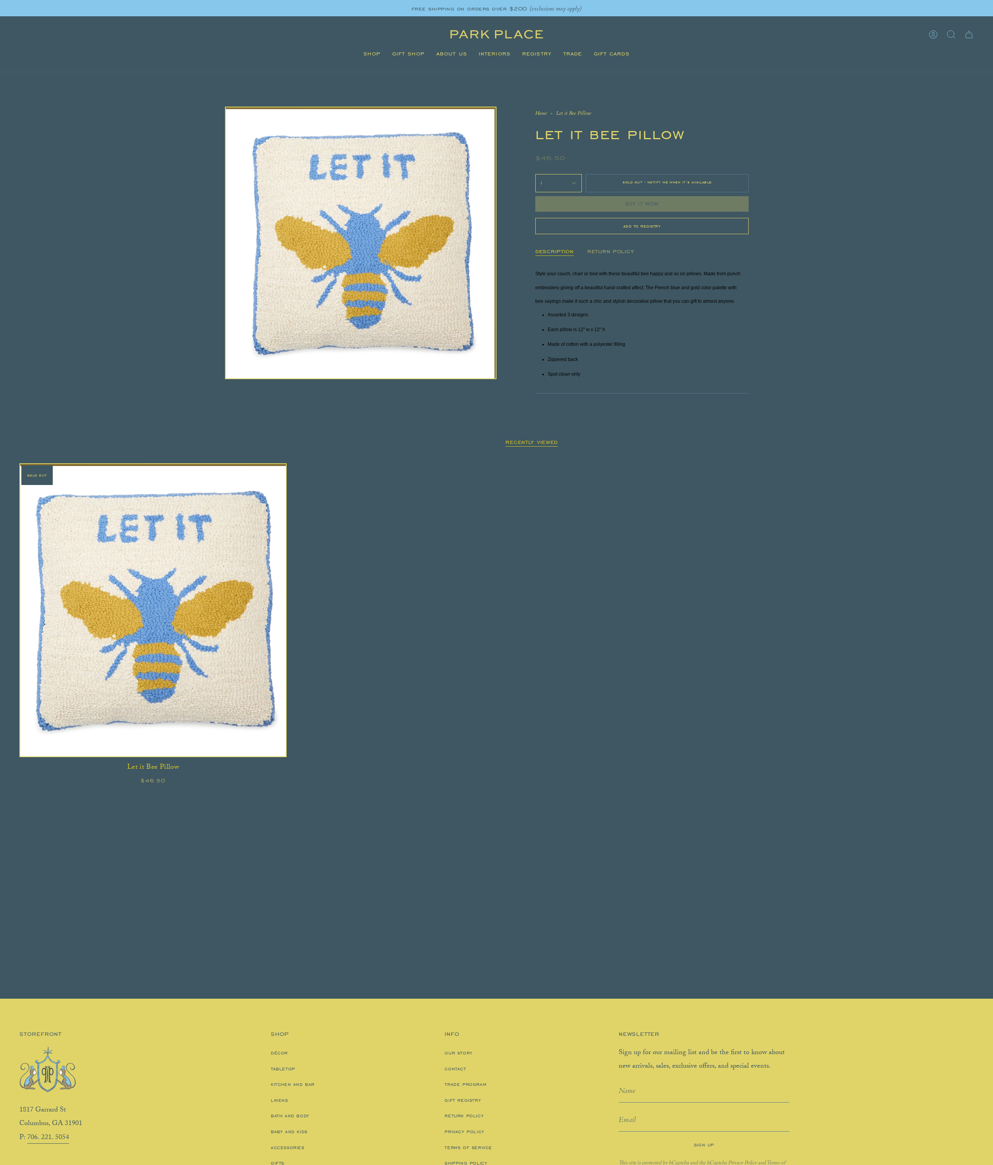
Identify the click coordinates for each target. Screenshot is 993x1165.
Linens (279, 1100)
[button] (372, 54)
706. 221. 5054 (48, 1138)
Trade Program (465, 1084)
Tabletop (283, 1069)
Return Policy (464, 1116)
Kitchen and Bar (293, 1084)
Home (541, 113)
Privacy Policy (464, 1132)
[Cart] (969, 34)
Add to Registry (642, 226)
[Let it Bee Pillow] (153, 610)
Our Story (458, 1053)
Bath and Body (290, 1116)
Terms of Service (468, 1147)
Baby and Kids (289, 1132)
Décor (279, 1053)
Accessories (287, 1147)
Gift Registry (463, 1100)
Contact (455, 1069)
